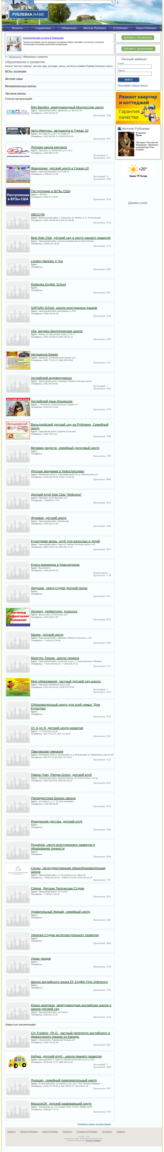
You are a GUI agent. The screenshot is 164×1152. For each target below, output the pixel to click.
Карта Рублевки (50, 1131)
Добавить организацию (138, 48)
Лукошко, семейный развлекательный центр (64, 1080)
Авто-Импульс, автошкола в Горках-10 (59, 130)
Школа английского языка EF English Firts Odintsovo (69, 982)
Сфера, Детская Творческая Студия (57, 888)
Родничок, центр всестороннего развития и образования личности (63, 846)
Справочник (43, 28)
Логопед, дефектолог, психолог (54, 611)
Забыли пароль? (140, 85)
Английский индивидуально (51, 378)
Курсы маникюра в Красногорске (55, 564)
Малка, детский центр (47, 634)
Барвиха (121, 1131)
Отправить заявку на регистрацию (94, 1124)
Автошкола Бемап (44, 354)
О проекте (107, 1131)
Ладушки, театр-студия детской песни (59, 588)
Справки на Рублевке (87, 1131)
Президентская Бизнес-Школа (53, 798)
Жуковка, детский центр (48, 518)
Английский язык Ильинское (52, 401)
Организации (15, 57)
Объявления (69, 28)
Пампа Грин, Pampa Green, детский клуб (61, 775)
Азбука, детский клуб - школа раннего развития (66, 1056)
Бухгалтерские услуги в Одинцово (43, 38)
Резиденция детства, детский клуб (56, 821)
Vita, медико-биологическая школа (56, 331)
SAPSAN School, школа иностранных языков (64, 307)
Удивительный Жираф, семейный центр (60, 911)
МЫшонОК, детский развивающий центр (61, 1103)
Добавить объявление (138, 37)
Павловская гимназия (47, 751)
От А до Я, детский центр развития (57, 728)
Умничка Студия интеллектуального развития (65, 935)
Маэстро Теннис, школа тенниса (55, 658)
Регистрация (124, 85)
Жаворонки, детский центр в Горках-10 (60, 168)
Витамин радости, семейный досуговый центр (65, 448)
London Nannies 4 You (47, 261)
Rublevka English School (48, 284)
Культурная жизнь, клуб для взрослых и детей (65, 541)
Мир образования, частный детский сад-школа (66, 681)
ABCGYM (38, 214)
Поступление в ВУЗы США (50, 191)
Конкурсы (67, 1131)
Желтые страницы (93, 1140)
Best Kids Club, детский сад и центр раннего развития (71, 238)
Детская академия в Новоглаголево (57, 471)
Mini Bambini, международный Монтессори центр (67, 107)
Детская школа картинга (49, 147)
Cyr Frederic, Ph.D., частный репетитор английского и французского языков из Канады (70, 1034)
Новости (12, 1131)
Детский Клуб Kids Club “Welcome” (56, 494)
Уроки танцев (41, 958)
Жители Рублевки (29, 1131)
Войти (128, 79)
